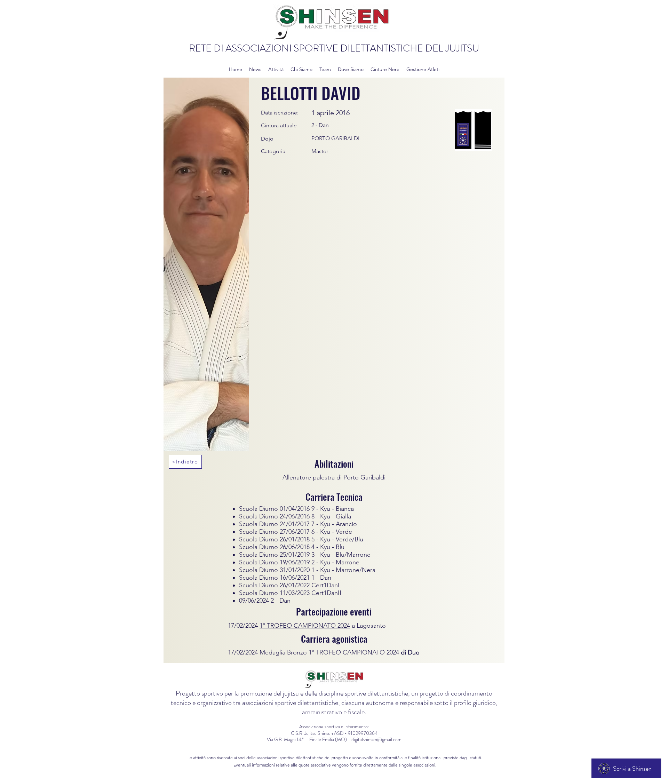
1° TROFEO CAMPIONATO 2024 (305, 625)
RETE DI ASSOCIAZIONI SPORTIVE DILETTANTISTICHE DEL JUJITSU (334, 48)
